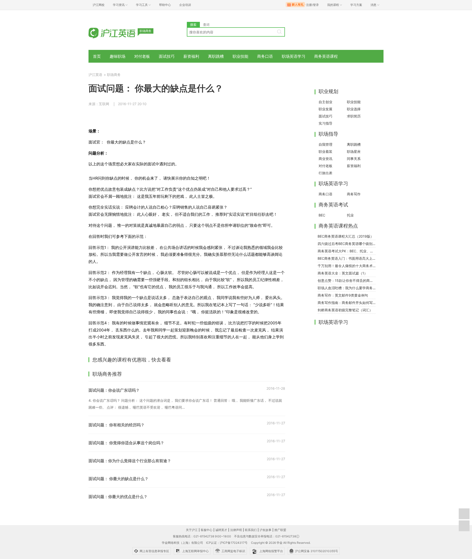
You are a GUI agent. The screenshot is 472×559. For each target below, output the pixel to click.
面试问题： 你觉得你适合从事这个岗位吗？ (126, 442)
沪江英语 (95, 74)
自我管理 (325, 144)
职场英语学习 (293, 56)
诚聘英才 (221, 530)
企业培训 (185, 5)
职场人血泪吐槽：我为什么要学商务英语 (349, 288)
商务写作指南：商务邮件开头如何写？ (347, 303)
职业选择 (354, 109)
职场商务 (114, 74)
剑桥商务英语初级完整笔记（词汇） (345, 310)
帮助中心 (165, 5)
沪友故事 (265, 530)
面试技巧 (167, 56)
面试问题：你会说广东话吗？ (114, 390)
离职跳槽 (216, 56)
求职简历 (354, 116)
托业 (350, 215)
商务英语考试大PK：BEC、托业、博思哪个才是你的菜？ (361, 251)
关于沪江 (192, 530)
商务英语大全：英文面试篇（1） (343, 273)
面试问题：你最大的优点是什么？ (118, 496)
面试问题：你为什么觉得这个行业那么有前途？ (132, 460)
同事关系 (354, 159)
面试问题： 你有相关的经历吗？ (116, 424)
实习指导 (325, 123)
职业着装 (325, 151)
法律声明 (236, 530)
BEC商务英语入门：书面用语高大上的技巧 (350, 258)
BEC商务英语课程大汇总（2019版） (346, 236)
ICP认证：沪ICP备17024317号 (227, 543)
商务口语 (265, 56)
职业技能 (240, 56)
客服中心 (206, 530)
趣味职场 (117, 56)
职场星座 (354, 151)
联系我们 (251, 530)
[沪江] (119, 32)
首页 (97, 56)
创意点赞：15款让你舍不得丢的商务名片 (349, 280)
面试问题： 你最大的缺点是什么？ (118, 478)
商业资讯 (325, 159)
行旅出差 (325, 173)
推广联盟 (280, 530)
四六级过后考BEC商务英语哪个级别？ (347, 244)
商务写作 (354, 194)
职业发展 (325, 109)
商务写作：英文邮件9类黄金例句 (343, 295)
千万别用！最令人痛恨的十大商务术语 (347, 266)
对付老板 (142, 56)
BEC (322, 215)
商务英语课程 (326, 56)
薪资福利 (191, 56)
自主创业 (325, 102)
